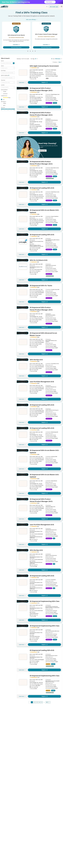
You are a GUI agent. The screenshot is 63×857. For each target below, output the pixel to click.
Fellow (4, 103)
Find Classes (49, 2)
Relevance (57, 58)
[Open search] (47, 7)
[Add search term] (14, 63)
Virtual (4, 91)
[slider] (1, 109)
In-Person (5, 93)
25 (35, 58)
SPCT (4, 105)
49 (46, 702)
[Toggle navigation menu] (62, 7)
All (3, 99)
